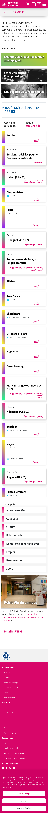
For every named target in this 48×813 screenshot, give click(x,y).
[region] (24, 791)
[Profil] (34, 4)
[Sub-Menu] (44, 12)
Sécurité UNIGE (13, 631)
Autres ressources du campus (14, 753)
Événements (8, 677)
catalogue (32, 126)
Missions (7, 692)
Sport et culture (9, 713)
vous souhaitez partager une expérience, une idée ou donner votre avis (23, 617)
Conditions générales (11, 748)
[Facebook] (6, 767)
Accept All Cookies (23, 808)
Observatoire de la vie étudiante (16, 758)
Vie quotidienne (10, 733)
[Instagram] (10, 767)
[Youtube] (14, 767)
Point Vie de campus (11, 682)
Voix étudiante (9, 698)
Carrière (7, 723)
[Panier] (39, 4)
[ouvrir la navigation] (44, 4)
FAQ (5, 743)
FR (28, 4)
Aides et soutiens (10, 718)
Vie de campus (14, 12)
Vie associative (9, 728)
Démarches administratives (14, 708)
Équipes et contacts (11, 687)
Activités (7, 672)
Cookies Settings (24, 794)
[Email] (3, 767)
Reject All (24, 801)
